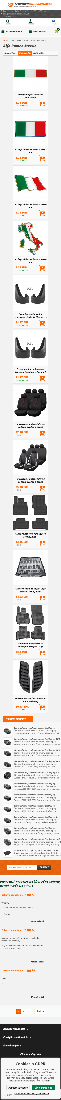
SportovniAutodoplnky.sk (30, 5)
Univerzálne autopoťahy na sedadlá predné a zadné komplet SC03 (30, 425)
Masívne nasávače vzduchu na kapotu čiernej (30, 700)
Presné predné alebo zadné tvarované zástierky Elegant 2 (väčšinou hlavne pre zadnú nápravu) (30, 370)
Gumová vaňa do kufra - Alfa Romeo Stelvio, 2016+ (30, 590)
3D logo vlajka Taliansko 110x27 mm (30, 96)
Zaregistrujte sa (9, 16)
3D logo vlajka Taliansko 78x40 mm (30, 206)
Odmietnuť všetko (18, 1087)
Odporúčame (10, 53)
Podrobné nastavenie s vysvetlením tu (30, 1093)
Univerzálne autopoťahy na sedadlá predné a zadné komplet (30, 480)
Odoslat (44, 867)
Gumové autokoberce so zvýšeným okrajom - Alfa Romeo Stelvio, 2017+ (30, 645)
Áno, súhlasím (43, 1087)
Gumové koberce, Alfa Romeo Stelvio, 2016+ (30, 535)
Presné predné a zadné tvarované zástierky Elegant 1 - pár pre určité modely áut (31, 316)
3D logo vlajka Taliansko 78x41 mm (30, 151)
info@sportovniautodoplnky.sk (16, 13)
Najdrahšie (38, 53)
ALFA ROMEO (22, 40)
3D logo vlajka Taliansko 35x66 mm (30, 261)
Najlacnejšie (25, 53)
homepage (10, 40)
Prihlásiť (30, 24)
